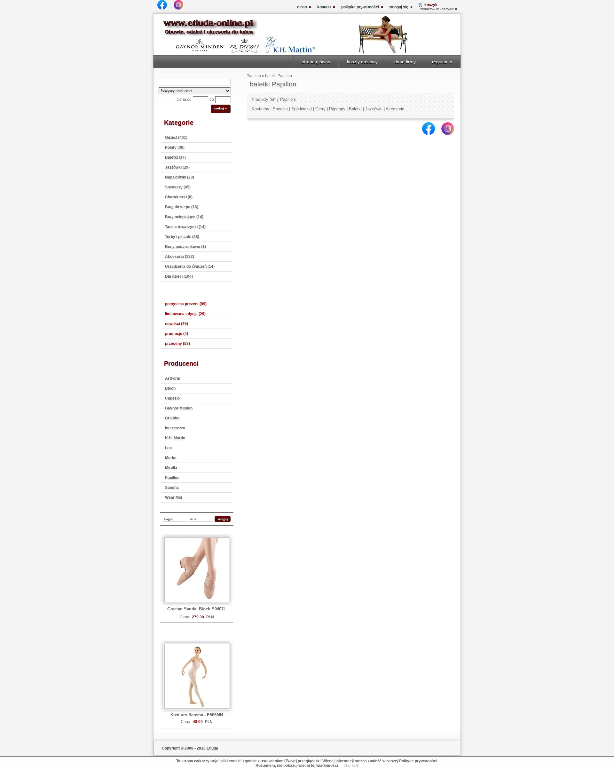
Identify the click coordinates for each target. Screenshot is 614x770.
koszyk (430, 5)
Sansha (172, 487)
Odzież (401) (176, 137)
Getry (320, 109)
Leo (168, 448)
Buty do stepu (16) (181, 207)
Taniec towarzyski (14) (185, 227)
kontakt (324, 7)
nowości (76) (176, 323)
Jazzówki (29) (177, 167)
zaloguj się (398, 7)
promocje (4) (176, 333)
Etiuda (212, 748)
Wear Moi (173, 497)
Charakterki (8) (179, 197)
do (211, 99)
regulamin (442, 61)
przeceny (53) (177, 343)
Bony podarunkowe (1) (185, 246)
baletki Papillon (278, 76)
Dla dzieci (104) (179, 276)
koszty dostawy (362, 61)
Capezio (172, 398)
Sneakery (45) (178, 187)
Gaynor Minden (179, 408)
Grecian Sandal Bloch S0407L (196, 609)
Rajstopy (337, 109)
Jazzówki (373, 109)
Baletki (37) (175, 157)
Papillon (172, 477)
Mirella (171, 467)
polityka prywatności (360, 7)
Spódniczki (301, 109)
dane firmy (405, 61)
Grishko (172, 418)
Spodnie (280, 109)
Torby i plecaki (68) (182, 236)
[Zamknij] (351, 765)
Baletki (355, 109)
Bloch (170, 388)
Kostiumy (260, 109)
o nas (302, 7)
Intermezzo (175, 428)
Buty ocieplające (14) (184, 217)
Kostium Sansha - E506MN (196, 714)
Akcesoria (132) (179, 256)
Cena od (184, 99)
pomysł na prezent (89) (186, 304)
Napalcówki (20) (179, 177)
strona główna (316, 61)
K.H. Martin (175, 438)
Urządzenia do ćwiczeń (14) (190, 266)
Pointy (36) (175, 147)
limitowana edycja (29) (185, 314)
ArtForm (172, 378)
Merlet (171, 458)
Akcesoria (395, 109)
